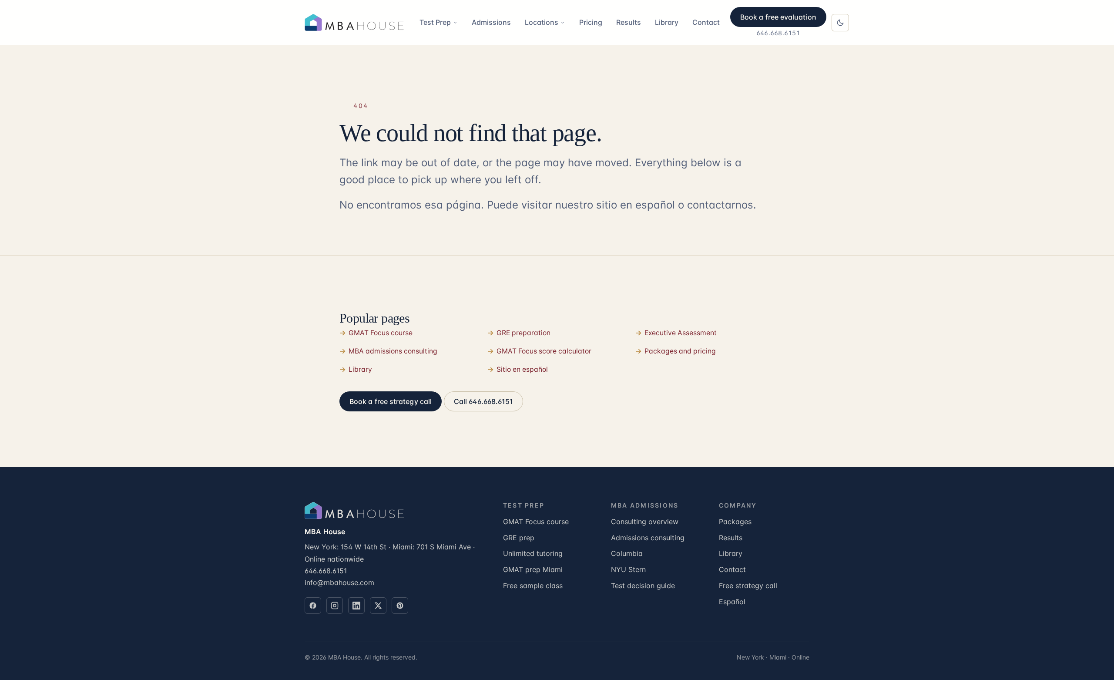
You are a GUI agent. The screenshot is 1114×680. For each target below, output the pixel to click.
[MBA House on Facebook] (313, 605)
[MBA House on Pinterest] (400, 605)
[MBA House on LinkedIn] (356, 605)
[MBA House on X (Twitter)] (378, 605)
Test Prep (435, 22)
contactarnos (720, 205)
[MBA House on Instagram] (334, 605)
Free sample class (533, 585)
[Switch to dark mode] (840, 22)
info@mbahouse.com (339, 582)
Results (628, 22)
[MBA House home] (357, 22)
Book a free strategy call (390, 401)
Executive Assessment (680, 333)
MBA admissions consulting (393, 351)
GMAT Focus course (381, 333)
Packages (735, 521)
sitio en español (635, 205)
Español (732, 601)
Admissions (491, 22)
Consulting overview (644, 521)
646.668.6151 (778, 33)
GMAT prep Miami (533, 569)
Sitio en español (522, 369)
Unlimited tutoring (533, 553)
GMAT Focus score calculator (544, 351)
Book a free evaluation (778, 17)
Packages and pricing (680, 351)
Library (666, 22)
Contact (706, 22)
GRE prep (518, 537)
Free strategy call (748, 585)
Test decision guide (643, 585)
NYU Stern (628, 569)
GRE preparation (523, 333)
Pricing (590, 22)
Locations (541, 22)
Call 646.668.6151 (483, 401)
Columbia (627, 553)
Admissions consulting (648, 537)
